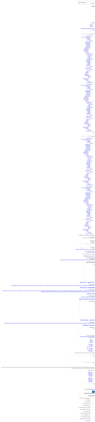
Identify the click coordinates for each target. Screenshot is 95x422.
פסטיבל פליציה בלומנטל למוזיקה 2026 (87, 299)
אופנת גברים (88, 61)
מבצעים (89, 63)
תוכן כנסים (90, 381)
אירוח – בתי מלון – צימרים (85, 36)
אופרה (89, 76)
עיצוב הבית (88, 64)
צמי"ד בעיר (88, 54)
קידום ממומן (90, 378)
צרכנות (91, 40)
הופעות (87, 72)
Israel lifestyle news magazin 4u (89, 255)
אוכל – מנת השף (87, 47)
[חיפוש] (81, 136)
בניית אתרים (90, 379)
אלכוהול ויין (86, 48)
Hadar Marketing (92, 389)
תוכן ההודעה (92, 247)
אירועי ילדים (86, 74)
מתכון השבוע (86, 49)
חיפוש (94, 136)
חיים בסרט (88, 70)
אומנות (91, 66)
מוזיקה (89, 77)
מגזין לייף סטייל (89, 53)
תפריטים (86, 52)
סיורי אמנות (88, 67)
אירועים (86, 73)
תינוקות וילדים (87, 46)
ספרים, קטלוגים (85, 78)
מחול (87, 80)
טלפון (94, 242)
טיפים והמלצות (87, 42)
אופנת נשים (88, 59)
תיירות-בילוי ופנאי (89, 35)
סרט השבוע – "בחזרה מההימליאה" (87, 320)
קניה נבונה (88, 45)
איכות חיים (90, 55)
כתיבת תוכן (90, 380)
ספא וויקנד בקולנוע (91, 293)
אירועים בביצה (87, 75)
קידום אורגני (90, 377)
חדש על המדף (87, 41)
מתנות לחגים (88, 43)
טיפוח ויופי (88, 57)
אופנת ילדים (88, 60)
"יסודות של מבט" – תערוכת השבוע (87, 282)
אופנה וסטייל (90, 58)
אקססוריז (88, 62)
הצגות (89, 81)
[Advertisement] (62, 14)
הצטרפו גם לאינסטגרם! (91, 252)
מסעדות (88, 38)
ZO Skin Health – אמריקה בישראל (87, 287)
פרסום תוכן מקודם (89, 82)
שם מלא (93, 240)
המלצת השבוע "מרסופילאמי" (88, 325)
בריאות (89, 56)
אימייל (93, 243)
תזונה (87, 51)
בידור (87, 71)
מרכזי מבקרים (87, 37)
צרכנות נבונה (88, 44)
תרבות (91, 69)
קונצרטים (86, 79)
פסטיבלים (88, 39)
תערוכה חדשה (87, 68)
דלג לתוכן (93, 22)
